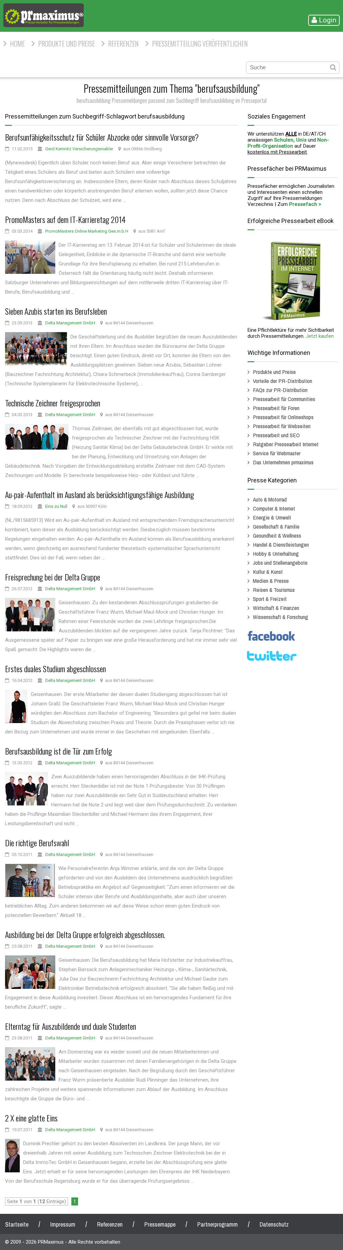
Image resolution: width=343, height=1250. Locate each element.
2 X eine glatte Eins (31, 1118)
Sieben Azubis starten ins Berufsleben (56, 311)
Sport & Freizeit (270, 599)
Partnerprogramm (217, 1224)
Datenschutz (274, 1224)
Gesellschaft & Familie (276, 526)
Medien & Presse (271, 580)
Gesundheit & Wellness (277, 535)
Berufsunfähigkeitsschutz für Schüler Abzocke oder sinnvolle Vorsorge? (102, 137)
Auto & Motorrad (270, 499)
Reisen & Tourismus (274, 590)
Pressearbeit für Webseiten (282, 426)
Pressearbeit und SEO (276, 435)
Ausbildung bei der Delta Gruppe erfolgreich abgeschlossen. (85, 934)
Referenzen (123, 43)
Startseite (16, 1224)
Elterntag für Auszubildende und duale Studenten (70, 1026)
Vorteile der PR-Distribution (282, 381)
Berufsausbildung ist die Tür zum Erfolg (58, 751)
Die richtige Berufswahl (37, 843)
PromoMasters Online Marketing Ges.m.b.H (86, 231)
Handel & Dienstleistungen (281, 544)
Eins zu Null (56, 506)
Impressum (62, 1224)
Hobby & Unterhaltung (276, 553)
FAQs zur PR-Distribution (280, 390)
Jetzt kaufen (320, 336)
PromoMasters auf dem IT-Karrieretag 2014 (65, 219)
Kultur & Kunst (268, 571)
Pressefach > (305, 204)
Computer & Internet (274, 508)
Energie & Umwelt (272, 517)
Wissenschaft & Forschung (280, 617)
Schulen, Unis (290, 140)
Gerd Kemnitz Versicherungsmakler (79, 148)
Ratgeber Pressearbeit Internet (286, 444)
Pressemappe (160, 1224)
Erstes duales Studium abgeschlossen (55, 668)
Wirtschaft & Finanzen (276, 608)
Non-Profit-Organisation (288, 143)
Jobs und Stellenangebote (280, 562)
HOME (17, 43)
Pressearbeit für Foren (276, 408)
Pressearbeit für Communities (284, 399)
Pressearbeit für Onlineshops (283, 417)
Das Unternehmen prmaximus (283, 462)
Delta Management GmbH (70, 322)
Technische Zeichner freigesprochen (52, 403)
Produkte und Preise (66, 43)
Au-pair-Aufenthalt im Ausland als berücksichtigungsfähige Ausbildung (99, 494)
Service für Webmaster (276, 453)
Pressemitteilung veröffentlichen (200, 43)
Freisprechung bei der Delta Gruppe (52, 577)
